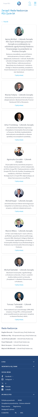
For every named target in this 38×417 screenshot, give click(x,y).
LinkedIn (8, 389)
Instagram (8, 379)
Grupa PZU (6, 3)
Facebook (8, 376)
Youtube (7, 386)
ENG (21, 413)
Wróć (5, 22)
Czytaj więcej (19, 75)
